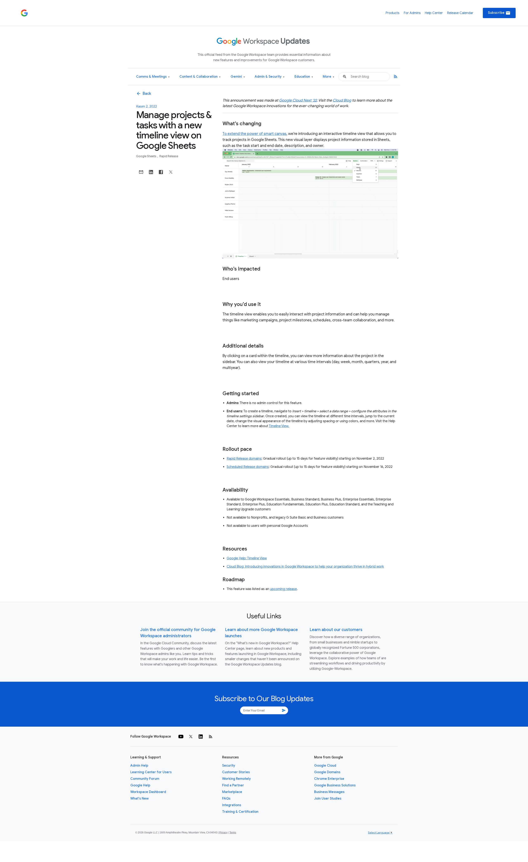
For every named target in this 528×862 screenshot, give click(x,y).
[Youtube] (181, 736)
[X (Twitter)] (191, 736)
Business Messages (329, 792)
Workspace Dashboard (148, 792)
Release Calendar (460, 13)
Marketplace (232, 792)
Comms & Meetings (153, 77)
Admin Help (139, 766)
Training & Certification (240, 812)
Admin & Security (269, 77)
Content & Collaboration (199, 77)
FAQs (226, 798)
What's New (139, 798)
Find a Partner (233, 785)
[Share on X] (171, 172)
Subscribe (499, 13)
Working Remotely (236, 779)
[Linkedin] (201, 736)
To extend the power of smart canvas (254, 133)
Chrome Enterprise (329, 779)
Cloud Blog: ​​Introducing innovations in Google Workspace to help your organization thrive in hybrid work (305, 567)
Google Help (140, 785)
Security (228, 766)
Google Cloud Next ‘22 (298, 100)
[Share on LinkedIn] (151, 172)
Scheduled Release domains (248, 467)
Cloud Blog (342, 100)
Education (304, 77)
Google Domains (327, 772)
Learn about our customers (336, 629)
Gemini (238, 77)
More (328, 77)
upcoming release (283, 589)
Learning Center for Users (151, 772)
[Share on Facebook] (161, 172)
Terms (232, 832)
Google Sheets (146, 156)
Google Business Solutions (335, 785)
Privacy (223, 832)
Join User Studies (327, 798)
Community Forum (144, 779)
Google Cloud (325, 766)
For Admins (412, 13)
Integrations (231, 805)
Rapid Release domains (244, 459)
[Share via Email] (141, 172)
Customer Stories (236, 772)
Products (392, 13)
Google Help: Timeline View (247, 558)
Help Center (434, 13)
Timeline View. (279, 426)
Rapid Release (168, 156)
